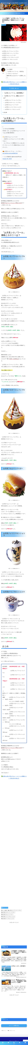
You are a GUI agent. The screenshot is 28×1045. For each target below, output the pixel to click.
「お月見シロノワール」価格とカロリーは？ (14, 97)
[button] (25, 486)
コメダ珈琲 (4, 910)
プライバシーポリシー (14, 1041)
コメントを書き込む (14, 1025)
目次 (12, 88)
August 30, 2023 (7, 158)
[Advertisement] (14, 844)
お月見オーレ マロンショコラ (12, 109)
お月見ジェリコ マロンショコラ (13, 107)
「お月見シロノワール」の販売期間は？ (14, 93)
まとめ (5, 112)
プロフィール (5, 907)
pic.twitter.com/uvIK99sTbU (10, 153)
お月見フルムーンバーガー (12, 104)
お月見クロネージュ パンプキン (13, 102)
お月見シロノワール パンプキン (13, 100)
